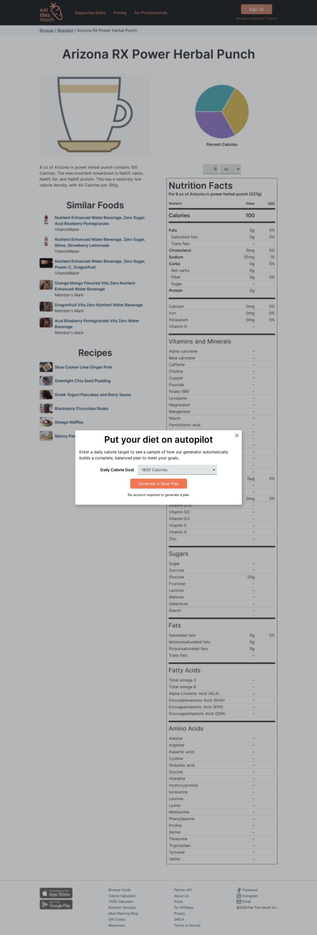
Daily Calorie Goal (117, 469)
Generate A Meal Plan (158, 483)
